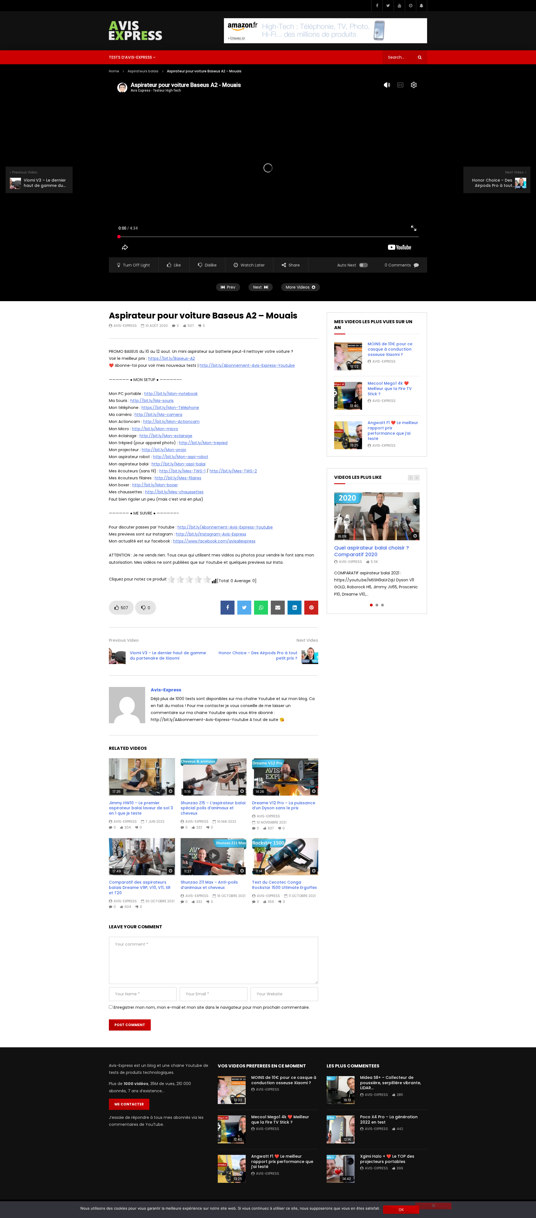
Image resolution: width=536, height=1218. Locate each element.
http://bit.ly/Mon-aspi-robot (180, 457)
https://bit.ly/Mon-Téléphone (170, 407)
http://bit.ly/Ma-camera (158, 414)
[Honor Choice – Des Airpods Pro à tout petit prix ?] (310, 655)
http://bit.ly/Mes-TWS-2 (233, 471)
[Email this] (278, 608)
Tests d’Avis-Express (130, 57)
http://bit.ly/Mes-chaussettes (174, 492)
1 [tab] (371, 605)
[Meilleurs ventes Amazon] (325, 30)
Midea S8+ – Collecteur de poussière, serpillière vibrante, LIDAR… (390, 1083)
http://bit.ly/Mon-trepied (203, 443)
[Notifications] (421, 5)
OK (401, 1209)
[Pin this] (311, 608)
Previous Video (124, 640)
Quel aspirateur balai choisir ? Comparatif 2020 (371, 551)
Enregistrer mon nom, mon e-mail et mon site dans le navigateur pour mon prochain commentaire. (212, 1007)
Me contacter (129, 1104)
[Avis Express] (135, 31)
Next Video (307, 640)
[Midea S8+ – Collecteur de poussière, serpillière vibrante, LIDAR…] (341, 1090)
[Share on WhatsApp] (261, 608)
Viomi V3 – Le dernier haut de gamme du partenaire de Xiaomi (168, 655)
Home (114, 71)
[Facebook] (376, 5)
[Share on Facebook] (227, 608)
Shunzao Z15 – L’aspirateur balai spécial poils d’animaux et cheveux (213, 808)
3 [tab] (382, 605)
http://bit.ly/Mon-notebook (171, 393)
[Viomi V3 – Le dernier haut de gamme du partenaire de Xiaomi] (117, 655)
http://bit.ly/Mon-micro (155, 429)
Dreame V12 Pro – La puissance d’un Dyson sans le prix (283, 805)
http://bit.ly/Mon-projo (164, 450)
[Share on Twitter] (244, 608)
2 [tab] (376, 605)
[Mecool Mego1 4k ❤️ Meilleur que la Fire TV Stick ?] (348, 396)
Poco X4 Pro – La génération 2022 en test (389, 1119)
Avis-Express (125, 325)
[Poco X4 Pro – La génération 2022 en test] (341, 1129)
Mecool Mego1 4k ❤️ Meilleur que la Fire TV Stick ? (390, 388)
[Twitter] (388, 5)
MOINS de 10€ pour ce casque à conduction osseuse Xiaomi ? (390, 349)
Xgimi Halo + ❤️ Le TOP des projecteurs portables (387, 1158)
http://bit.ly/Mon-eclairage (166, 436)
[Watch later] (410, 5)
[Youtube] (399, 5)
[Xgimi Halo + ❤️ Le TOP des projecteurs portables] (341, 1169)
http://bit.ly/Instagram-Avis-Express (211, 534)
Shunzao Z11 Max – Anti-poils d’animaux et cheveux (209, 884)
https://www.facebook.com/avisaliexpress (214, 541)
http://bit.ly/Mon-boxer (155, 485)
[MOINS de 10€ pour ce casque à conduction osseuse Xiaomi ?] (348, 356)
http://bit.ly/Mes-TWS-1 (182, 471)
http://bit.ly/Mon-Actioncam (171, 421)
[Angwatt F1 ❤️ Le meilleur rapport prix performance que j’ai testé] (348, 435)
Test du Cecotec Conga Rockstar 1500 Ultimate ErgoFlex (284, 884)
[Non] (433, 1206)
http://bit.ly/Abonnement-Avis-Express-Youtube (247, 365)
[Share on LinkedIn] (295, 608)
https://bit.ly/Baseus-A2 (171, 358)
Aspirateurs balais (143, 71)
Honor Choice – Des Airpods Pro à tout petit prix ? (258, 655)
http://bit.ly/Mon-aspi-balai (178, 464)
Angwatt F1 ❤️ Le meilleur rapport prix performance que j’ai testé (393, 430)
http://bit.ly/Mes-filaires (178, 478)
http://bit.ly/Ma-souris (152, 400)
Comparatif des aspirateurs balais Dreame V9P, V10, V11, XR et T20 (140, 887)
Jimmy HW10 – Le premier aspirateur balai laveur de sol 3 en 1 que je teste (141, 808)
